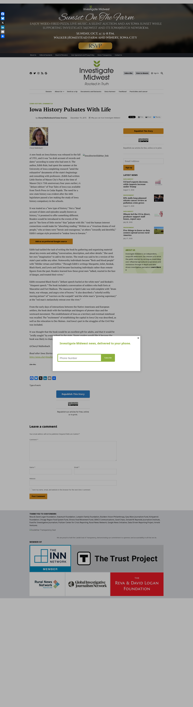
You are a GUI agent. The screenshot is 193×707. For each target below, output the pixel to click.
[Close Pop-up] (138, 338)
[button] (96, 353)
